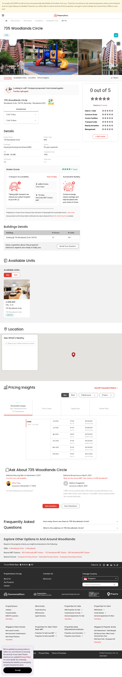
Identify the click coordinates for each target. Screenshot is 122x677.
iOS (31, 565)
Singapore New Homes (15, 627)
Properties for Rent (102, 606)
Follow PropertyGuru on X (114, 565)
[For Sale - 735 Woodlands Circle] (17, 289)
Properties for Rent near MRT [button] (45, 636)
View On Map (52, 177)
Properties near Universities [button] (74, 633)
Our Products (9, 582)
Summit (71, 594)
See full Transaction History (105, 388)
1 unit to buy (11, 114)
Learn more (71, 212)
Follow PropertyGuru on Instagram (103, 565)
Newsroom (47, 579)
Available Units (20, 78)
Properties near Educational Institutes (74, 628)
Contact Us (48, 573)
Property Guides (11, 613)
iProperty (112, 594)
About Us (7, 579)
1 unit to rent (11, 120)
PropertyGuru (11, 606)
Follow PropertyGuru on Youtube (107, 565)
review (104, 105)
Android (24, 565)
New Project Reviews (13, 637)
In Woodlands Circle (16, 548)
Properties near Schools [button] (73, 636)
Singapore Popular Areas (105, 627)
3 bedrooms (86, 395)
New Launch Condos (12, 630)
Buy (7, 275)
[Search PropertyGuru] (114, 584)
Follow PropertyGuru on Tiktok (117, 565)
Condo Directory (40, 610)
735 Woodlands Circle (14, 308)
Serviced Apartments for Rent (104, 616)
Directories (40, 606)
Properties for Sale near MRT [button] (45, 633)
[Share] (116, 35)
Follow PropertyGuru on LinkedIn (111, 565)
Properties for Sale (73, 606)
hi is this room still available (16, 478)
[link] (41, 90)
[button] (73, 354)
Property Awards (42, 594)
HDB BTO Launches (12, 616)
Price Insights (43, 78)
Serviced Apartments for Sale (74, 616)
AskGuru (8, 610)
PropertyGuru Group (13, 573)
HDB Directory (39, 613)
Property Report (94, 594)
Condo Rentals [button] (99, 613)
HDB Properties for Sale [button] (73, 610)
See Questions (70, 506)
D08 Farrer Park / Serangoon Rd (104, 639)
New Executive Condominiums (16, 633)
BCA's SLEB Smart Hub (60, 216)
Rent (16, 275)
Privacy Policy (25, 657)
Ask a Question (51, 506)
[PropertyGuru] (61, 15)
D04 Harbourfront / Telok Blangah (105, 630)
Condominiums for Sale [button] (73, 613)
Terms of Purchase (59, 653)
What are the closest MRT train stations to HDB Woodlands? (85, 478)
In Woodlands (30, 548)
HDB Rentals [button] (98, 610)
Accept (17, 670)
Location (32, 78)
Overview (8, 78)
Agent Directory (40, 616)
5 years (105, 395)
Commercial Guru (14, 594)
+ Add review (100, 136)
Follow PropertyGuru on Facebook (100, 565)
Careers (7, 586)
